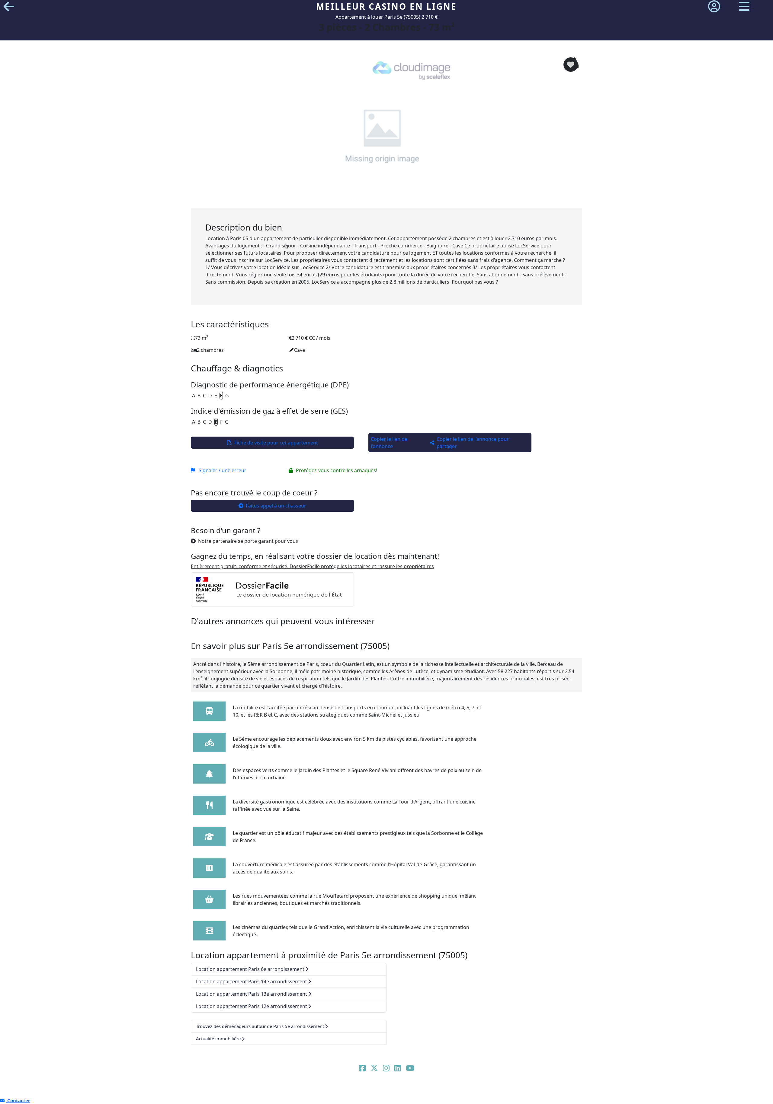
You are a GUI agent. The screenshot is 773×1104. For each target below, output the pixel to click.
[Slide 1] (359, 199)
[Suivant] (553, 131)
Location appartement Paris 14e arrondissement (251, 981)
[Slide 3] (385, 199)
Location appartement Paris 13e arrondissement (251, 994)
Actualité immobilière (218, 1039)
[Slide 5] (411, 199)
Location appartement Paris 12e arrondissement (251, 1006)
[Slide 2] (372, 199)
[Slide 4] (398, 199)
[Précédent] (220, 131)
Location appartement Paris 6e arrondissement (250, 969)
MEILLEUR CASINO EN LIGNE (386, 6)
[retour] (9, 6)
